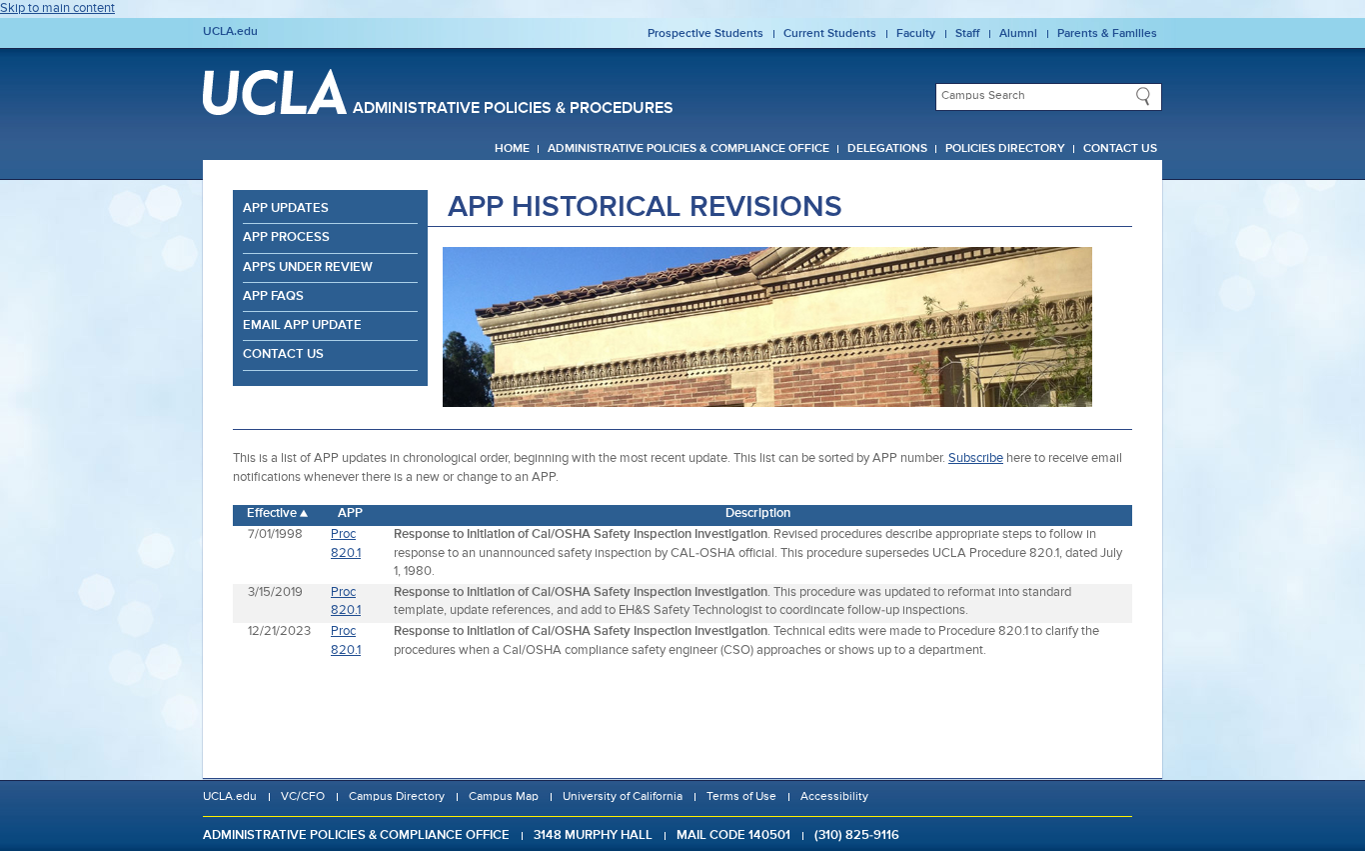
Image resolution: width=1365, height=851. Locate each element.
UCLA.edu (230, 32)
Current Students (829, 34)
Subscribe (975, 458)
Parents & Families (1107, 34)
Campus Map (504, 797)
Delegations (887, 149)
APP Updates (286, 208)
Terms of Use (741, 797)
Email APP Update (302, 325)
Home (512, 149)
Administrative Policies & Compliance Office (688, 149)
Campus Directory (397, 797)
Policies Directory (1005, 149)
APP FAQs (273, 296)
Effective (272, 513)
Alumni (1018, 34)
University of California (622, 797)
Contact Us (1120, 149)
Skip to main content (57, 8)
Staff (967, 34)
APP (350, 513)
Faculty (915, 34)
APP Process (286, 237)
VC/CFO (303, 797)
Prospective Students (705, 34)
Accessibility (834, 797)
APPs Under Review (308, 267)
